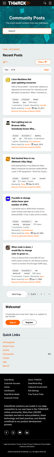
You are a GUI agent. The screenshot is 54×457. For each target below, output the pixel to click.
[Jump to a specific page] (49, 294)
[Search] (45, 3)
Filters (41, 62)
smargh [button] (28, 108)
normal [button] (27, 273)
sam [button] (24, 102)
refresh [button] (35, 99)
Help (5, 362)
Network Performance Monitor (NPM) (26, 111)
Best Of (6, 366)
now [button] (34, 178)
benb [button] (42, 276)
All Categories (9, 342)
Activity (6, 350)
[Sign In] (49, 3)
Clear (46, 70)
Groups (6, 358)
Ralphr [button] (27, 233)
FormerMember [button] (27, 230)
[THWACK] (19, 3)
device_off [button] (16, 273)
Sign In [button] (13, 322)
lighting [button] (38, 136)
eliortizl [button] (27, 144)
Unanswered (27, 354)
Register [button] (29, 322)
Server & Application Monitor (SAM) (25, 236)
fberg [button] (23, 184)
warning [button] (16, 224)
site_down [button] (26, 224)
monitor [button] (16, 102)
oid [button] (20, 139)
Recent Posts (8, 346)
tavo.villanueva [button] (34, 141)
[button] (8, 80)
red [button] (14, 139)
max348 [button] (43, 105)
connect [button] (42, 178)
